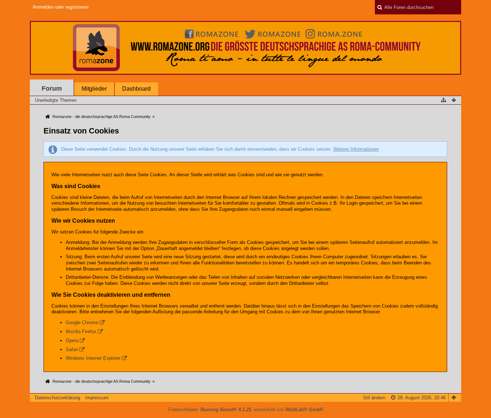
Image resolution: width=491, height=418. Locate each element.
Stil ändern (374, 397)
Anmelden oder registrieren (60, 7)
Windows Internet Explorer (93, 358)
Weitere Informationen (356, 149)
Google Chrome (82, 322)
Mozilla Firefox (81, 331)
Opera (72, 340)
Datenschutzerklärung (57, 397)
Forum (52, 88)
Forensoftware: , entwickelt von (245, 409)
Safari (72, 349)
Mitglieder (94, 89)
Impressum (97, 397)
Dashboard (136, 89)
